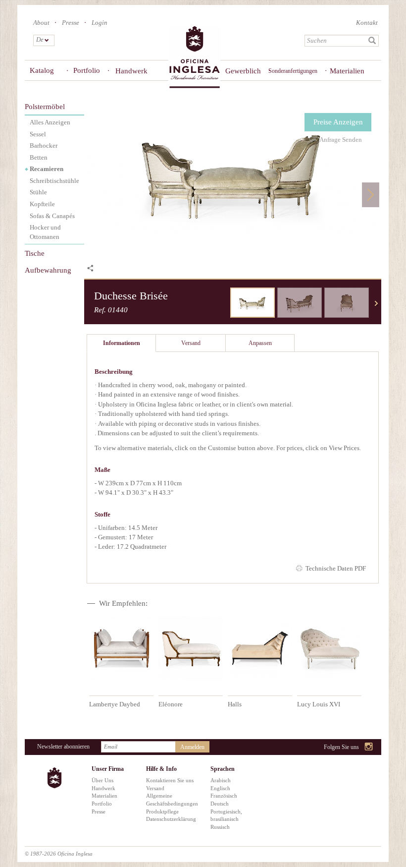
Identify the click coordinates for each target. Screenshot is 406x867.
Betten (39, 157)
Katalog (42, 70)
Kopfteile (42, 204)
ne (376, 303)
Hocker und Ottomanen (45, 232)
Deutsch (219, 804)
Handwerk (131, 71)
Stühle (38, 192)
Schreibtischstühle (54, 180)
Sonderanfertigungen (292, 70)
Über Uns (102, 780)
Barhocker (43, 145)
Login (99, 22)
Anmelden (192, 747)
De (39, 39)
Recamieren (46, 169)
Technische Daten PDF (335, 568)
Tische (35, 253)
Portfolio (86, 70)
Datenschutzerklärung (171, 819)
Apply (372, 41)
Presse (70, 22)
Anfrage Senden (340, 139)
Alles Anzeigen (50, 122)
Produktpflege (162, 811)
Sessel (38, 134)
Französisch (223, 796)
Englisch (220, 788)
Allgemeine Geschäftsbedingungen (171, 800)
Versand (155, 788)
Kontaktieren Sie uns (170, 780)
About (41, 22)
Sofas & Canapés (52, 216)
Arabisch (220, 780)
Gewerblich (239, 71)
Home (194, 57)
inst (369, 747)
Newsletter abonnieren (63, 746)
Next (370, 194)
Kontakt (367, 22)
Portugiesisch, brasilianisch (226, 815)
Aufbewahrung (48, 270)
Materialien (347, 71)
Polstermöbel (45, 107)
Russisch (220, 827)
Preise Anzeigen (338, 122)
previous (222, 303)
